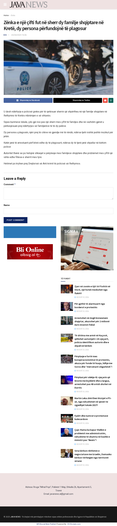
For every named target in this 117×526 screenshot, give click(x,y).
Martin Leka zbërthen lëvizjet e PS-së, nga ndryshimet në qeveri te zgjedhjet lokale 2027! (93, 402)
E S (5, 35)
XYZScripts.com (74, 524)
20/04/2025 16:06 (19, 35)
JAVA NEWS (15, 517)
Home (6, 15)
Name (7, 205)
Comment (10, 184)
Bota (13, 15)
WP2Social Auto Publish (46, 524)
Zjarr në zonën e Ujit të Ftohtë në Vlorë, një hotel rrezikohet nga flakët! (92, 290)
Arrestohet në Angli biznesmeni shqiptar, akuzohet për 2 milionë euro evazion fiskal (92, 321)
